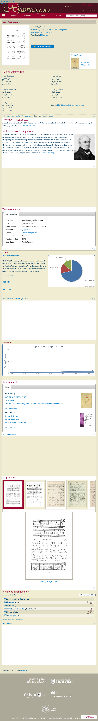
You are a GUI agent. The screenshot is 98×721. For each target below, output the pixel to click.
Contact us (25, 670)
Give (71, 718)
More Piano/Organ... (11, 408)
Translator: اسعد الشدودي (39, 30)
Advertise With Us (46, 718)
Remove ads (69, 6)
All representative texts (11, 116)
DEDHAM (6, 282)
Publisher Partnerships (61, 718)
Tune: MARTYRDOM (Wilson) (41, 32)
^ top (93, 116)
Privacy (27, 718)
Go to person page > (28, 126)
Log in (84, 10)
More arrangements (10, 434)
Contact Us (35, 718)
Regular (44, 116)
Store (43, 16)
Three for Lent (10, 400)
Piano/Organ (77, 55)
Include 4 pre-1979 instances (12, 620)
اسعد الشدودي (27, 230)
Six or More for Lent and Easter (16, 423)
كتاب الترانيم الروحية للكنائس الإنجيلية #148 (70, 105)
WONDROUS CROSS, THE (15, 397)
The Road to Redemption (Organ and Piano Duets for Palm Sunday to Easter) (34, 404)
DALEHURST (7, 290)
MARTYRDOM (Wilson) (11, 256)
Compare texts (26, 116)
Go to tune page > (8, 275)
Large (51, 116)
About (14, 718)
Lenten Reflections (12, 416)
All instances (7, 623)
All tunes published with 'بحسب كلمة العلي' (18, 299)
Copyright (20, 718)
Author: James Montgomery (57, 30)
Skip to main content (7, 1)
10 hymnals (44, 35)
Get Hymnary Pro (80, 718)
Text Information (11, 214)
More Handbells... (10, 427)
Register (92, 10)
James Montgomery (29, 233)
